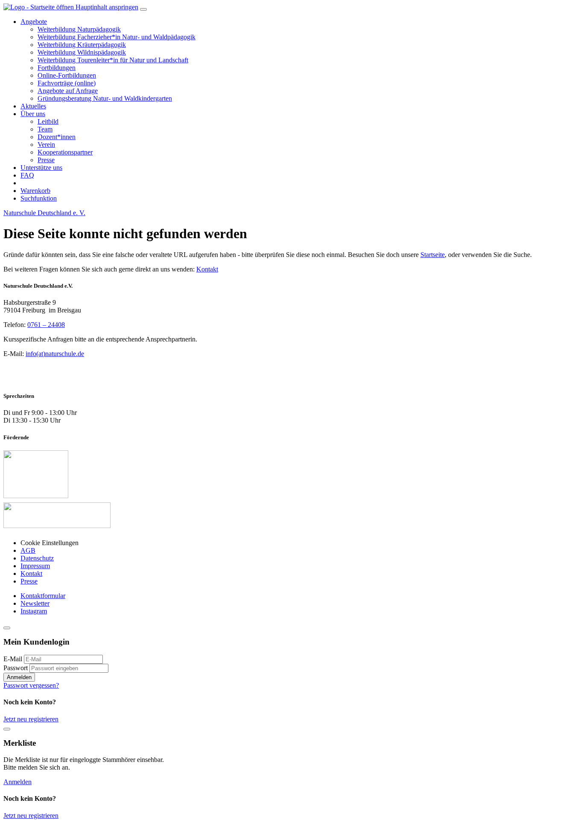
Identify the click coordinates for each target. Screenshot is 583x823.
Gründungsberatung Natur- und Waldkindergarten (105, 98)
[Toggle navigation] (143, 9)
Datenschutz (37, 558)
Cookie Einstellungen (49, 542)
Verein (46, 144)
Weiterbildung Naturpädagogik (79, 29)
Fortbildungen (57, 67)
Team (45, 129)
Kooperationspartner (65, 152)
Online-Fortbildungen (67, 75)
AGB (27, 550)
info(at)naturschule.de (55, 353)
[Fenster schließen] (6, 729)
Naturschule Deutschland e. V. (44, 212)
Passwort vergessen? (31, 685)
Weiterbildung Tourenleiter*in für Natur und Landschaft (113, 60)
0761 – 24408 (46, 324)
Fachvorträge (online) (67, 83)
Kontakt (207, 269)
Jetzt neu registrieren (30, 719)
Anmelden (19, 677)
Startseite (432, 254)
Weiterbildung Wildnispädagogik (82, 52)
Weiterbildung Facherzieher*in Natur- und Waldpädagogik (116, 37)
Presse (46, 159)
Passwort (15, 667)
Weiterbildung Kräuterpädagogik (82, 44)
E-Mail (12, 658)
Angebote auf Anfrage (68, 90)
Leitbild (48, 121)
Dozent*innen (57, 136)
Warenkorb (35, 190)
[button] (33, 21)
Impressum (35, 565)
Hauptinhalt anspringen (107, 7)
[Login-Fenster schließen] (6, 628)
